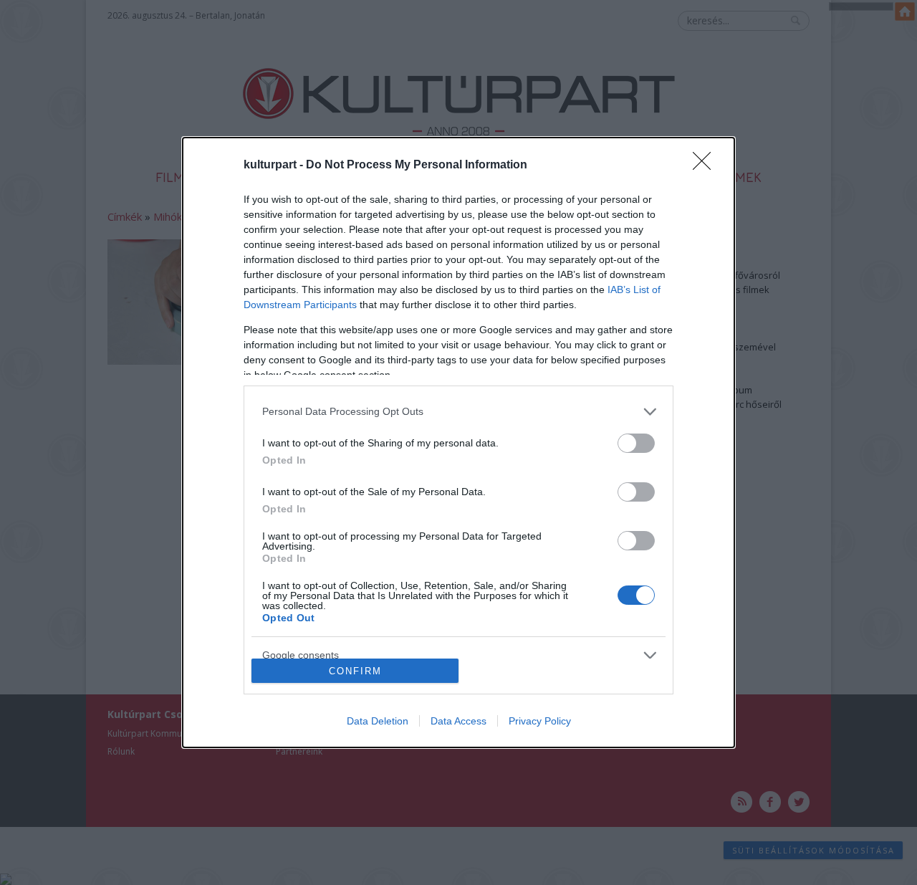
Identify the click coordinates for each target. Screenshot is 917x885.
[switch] (636, 443)
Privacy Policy (540, 721)
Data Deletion (377, 721)
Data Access (458, 721)
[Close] (706, 165)
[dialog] (458, 443)
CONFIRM (355, 671)
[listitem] (458, 411)
